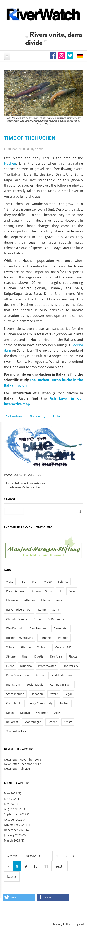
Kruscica (26, 666)
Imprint (79, 924)
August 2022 (12, 809)
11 (46, 866)
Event (10, 666)
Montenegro (32, 722)
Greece (52, 722)
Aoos (57, 713)
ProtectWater (47, 666)
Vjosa (9, 581)
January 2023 (13, 835)
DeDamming (55, 619)
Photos (73, 656)
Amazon (61, 600)
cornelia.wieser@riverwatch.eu (23, 487)
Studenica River (17, 731)
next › (59, 866)
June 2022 (10, 799)
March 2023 (12, 840)
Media (45, 600)
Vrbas (10, 647)
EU (60, 591)
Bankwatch (61, 628)
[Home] (43, 14)
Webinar (42, 713)
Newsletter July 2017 (18, 768)
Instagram (13, 684)
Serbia (39, 675)
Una (25, 656)
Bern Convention (17, 675)
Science (63, 581)
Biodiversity (37, 416)
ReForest (12, 722)
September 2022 (15, 814)
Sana (55, 610)
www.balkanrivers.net (22, 474)
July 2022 (10, 804)
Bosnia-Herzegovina (19, 638)
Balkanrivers (14, 416)
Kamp (42, 610)
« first (12, 856)
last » (11, 876)
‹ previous (32, 856)
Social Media (35, 684)
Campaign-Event (61, 684)
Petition (63, 638)
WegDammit (14, 628)
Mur (35, 581)
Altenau (29, 600)
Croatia (39, 656)
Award (54, 694)
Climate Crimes (16, 619)
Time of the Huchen (30, 137)
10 (35, 866)
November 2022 (14, 825)
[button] (19, 897)
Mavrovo (12, 600)
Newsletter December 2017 (22, 764)
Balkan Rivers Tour (19, 610)
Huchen (10, 163)
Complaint (13, 703)
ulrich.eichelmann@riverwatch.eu (25, 483)
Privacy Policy (62, 924)
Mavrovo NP (63, 647)
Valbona (42, 647)
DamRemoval (38, 628)
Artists (68, 722)
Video (48, 581)
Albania (25, 647)
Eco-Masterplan (61, 675)
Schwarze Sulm (41, 591)
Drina (37, 619)
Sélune (11, 656)
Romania (46, 638)
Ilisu (22, 581)
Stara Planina (15, 694)
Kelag (10, 713)
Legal (68, 694)
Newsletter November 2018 (22, 759)
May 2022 (10, 793)
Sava (72, 591)
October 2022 (13, 819)
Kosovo (25, 713)
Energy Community (39, 703)
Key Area (56, 656)
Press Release (15, 591)
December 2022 (14, 830)
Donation (37, 694)
